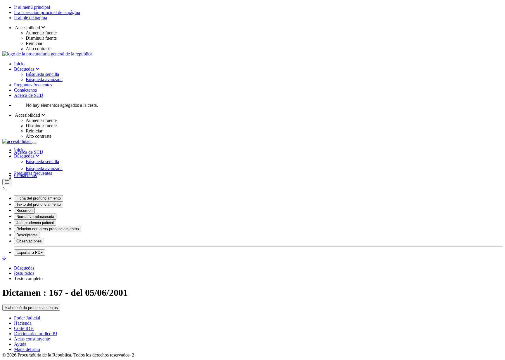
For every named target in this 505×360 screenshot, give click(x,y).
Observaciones (29, 241)
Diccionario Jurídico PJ (35, 333)
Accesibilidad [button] (27, 27)
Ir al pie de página (30, 17)
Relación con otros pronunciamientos (47, 229)
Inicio (19, 63)
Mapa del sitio (27, 349)
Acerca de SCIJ (28, 95)
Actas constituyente (32, 338)
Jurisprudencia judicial (35, 223)
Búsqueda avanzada (44, 79)
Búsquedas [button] (24, 155)
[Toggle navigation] (34, 143)
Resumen (24, 210)
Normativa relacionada (35, 216)
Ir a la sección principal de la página (47, 12)
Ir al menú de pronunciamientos (31, 307)
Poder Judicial (27, 317)
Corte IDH (24, 328)
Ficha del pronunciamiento (38, 198)
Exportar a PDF (29, 252)
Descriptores (27, 235)
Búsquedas (24, 69)
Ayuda (20, 344)
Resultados (24, 273)
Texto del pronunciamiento (38, 204)
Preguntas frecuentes (33, 84)
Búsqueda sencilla (42, 74)
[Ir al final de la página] (4, 258)
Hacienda (23, 323)
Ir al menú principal (32, 7)
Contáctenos (25, 90)
